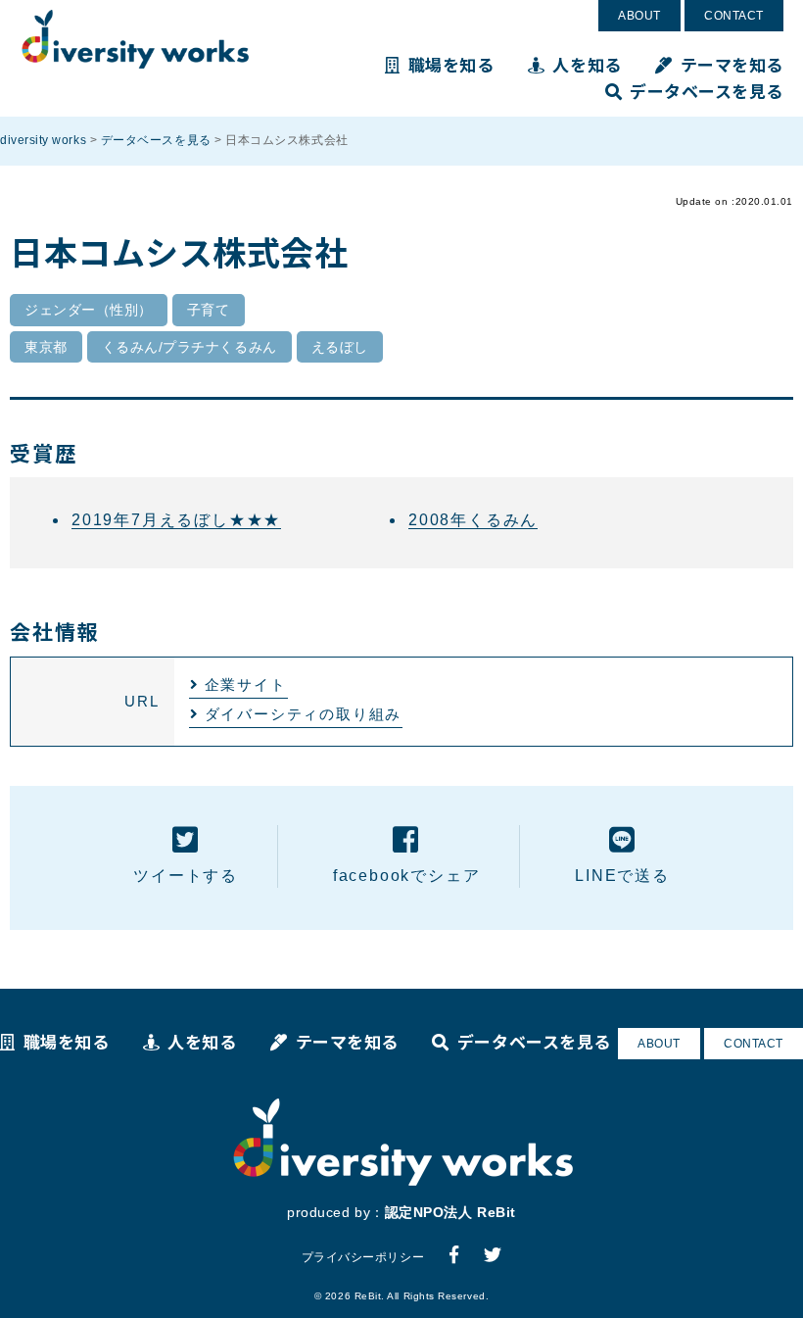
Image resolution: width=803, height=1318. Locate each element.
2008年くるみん (473, 520)
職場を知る (451, 64)
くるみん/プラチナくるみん (189, 347)
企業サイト (246, 684)
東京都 (46, 347)
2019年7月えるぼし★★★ (176, 520)
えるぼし (339, 347)
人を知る (586, 64)
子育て (208, 309)
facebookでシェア (407, 875)
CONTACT (734, 16)
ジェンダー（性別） (88, 309)
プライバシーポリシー (363, 1257)
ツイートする (185, 875)
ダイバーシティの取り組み (303, 714)
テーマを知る (732, 64)
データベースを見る (706, 90)
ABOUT (639, 16)
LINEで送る (622, 875)
